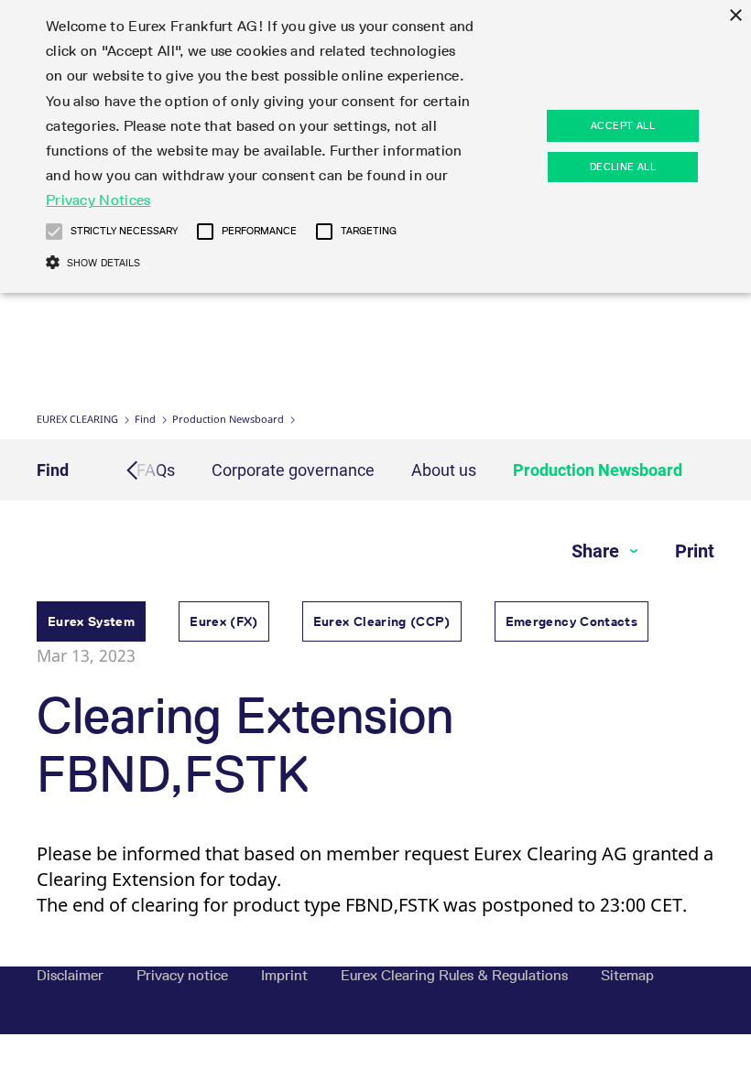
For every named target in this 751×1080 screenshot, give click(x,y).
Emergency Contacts (571, 621)
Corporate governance (293, 470)
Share (597, 551)
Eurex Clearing (77, 419)
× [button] (735, 16)
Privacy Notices (98, 200)
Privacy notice (184, 975)
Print (694, 551)
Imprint (286, 975)
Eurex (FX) (224, 621)
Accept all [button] (623, 125)
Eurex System (91, 621)
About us (443, 470)
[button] (54, 231)
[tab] (91, 623)
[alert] (375, 146)
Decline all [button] (623, 166)
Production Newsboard (228, 419)
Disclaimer (72, 975)
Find (145, 419)
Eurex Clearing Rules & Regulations (456, 975)
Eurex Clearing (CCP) (382, 621)
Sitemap (627, 975)
